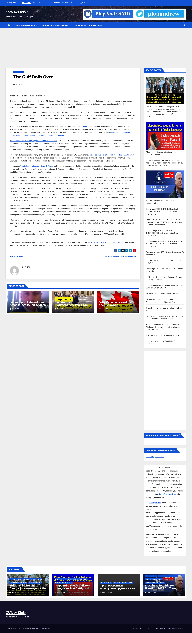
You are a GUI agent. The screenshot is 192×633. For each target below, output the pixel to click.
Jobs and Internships (39, 3)
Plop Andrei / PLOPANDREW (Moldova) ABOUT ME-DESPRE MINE (71, 304)
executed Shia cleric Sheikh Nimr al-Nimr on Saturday (111, 155)
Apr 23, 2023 (62, 592)
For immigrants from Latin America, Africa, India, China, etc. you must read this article (28, 306)
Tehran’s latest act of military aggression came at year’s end (33, 141)
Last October (82, 126)
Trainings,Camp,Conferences (80, 3)
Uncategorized (19, 72)
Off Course (17, 257)
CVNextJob (16, 12)
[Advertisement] (96, 44)
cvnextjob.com (155, 503)
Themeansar (46, 628)
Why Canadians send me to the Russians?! (117, 304)
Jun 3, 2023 (16, 592)
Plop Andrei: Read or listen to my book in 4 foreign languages (72, 588)
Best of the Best (15, 579)
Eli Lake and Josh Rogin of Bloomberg (105, 242)
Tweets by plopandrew (155, 457)
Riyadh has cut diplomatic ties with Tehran (36, 166)
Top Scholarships (34, 582)
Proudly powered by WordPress (16, 628)
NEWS (40, 579)
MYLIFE (27, 267)
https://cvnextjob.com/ (168, 494)
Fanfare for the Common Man (119, 257)
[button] (185, 25)
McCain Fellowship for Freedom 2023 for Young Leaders (161, 588)
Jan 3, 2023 (151, 592)
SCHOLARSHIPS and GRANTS (58, 3)
